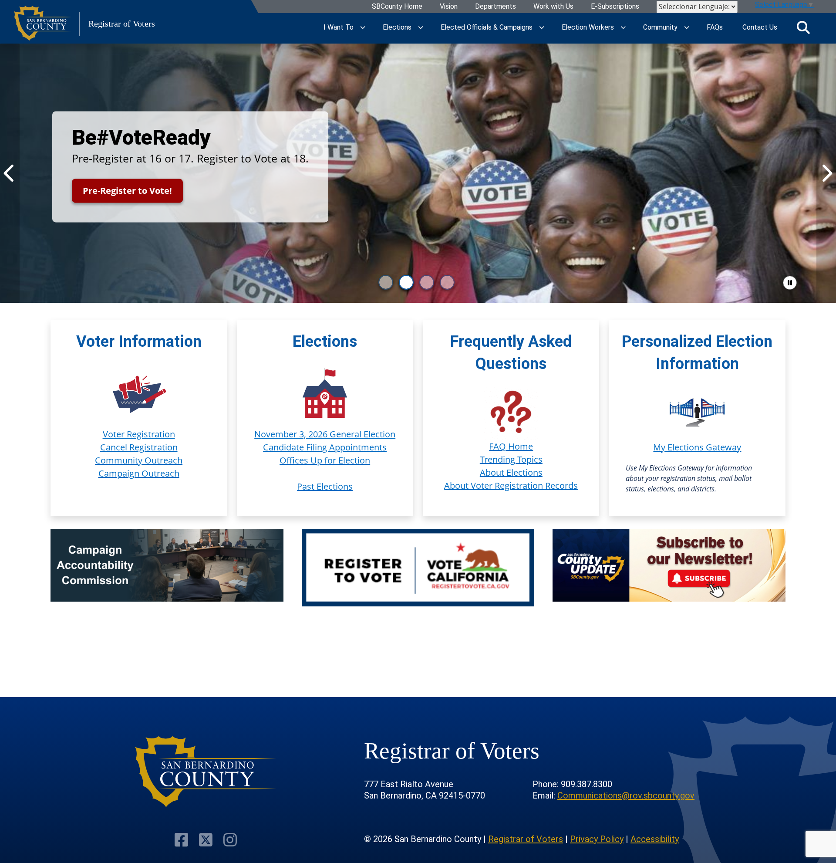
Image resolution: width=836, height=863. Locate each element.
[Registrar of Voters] (205, 772)
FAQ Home (511, 446)
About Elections (511, 472)
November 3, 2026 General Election (324, 434)
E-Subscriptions (615, 6)
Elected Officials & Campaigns (487, 27)
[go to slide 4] (447, 282)
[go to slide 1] (385, 282)
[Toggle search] (803, 27)
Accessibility (654, 839)
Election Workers (588, 27)
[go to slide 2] (406, 282)
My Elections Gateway (697, 447)
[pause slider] (790, 283)
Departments (495, 6)
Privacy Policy (597, 839)
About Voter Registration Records (511, 485)
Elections (397, 27)
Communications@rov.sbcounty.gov (625, 795)
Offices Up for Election (325, 460)
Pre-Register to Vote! (127, 190)
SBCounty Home (397, 6)
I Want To (339, 27)
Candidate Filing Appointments (325, 447)
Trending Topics (511, 459)
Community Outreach (138, 460)
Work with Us (553, 6)
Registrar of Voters (525, 839)
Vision (449, 6)
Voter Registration (139, 434)
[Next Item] (826, 173)
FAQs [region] (715, 27)
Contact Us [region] (759, 27)
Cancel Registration (139, 447)
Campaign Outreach (138, 473)
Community (660, 27)
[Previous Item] (10, 173)
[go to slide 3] (426, 282)
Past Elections (325, 486)
